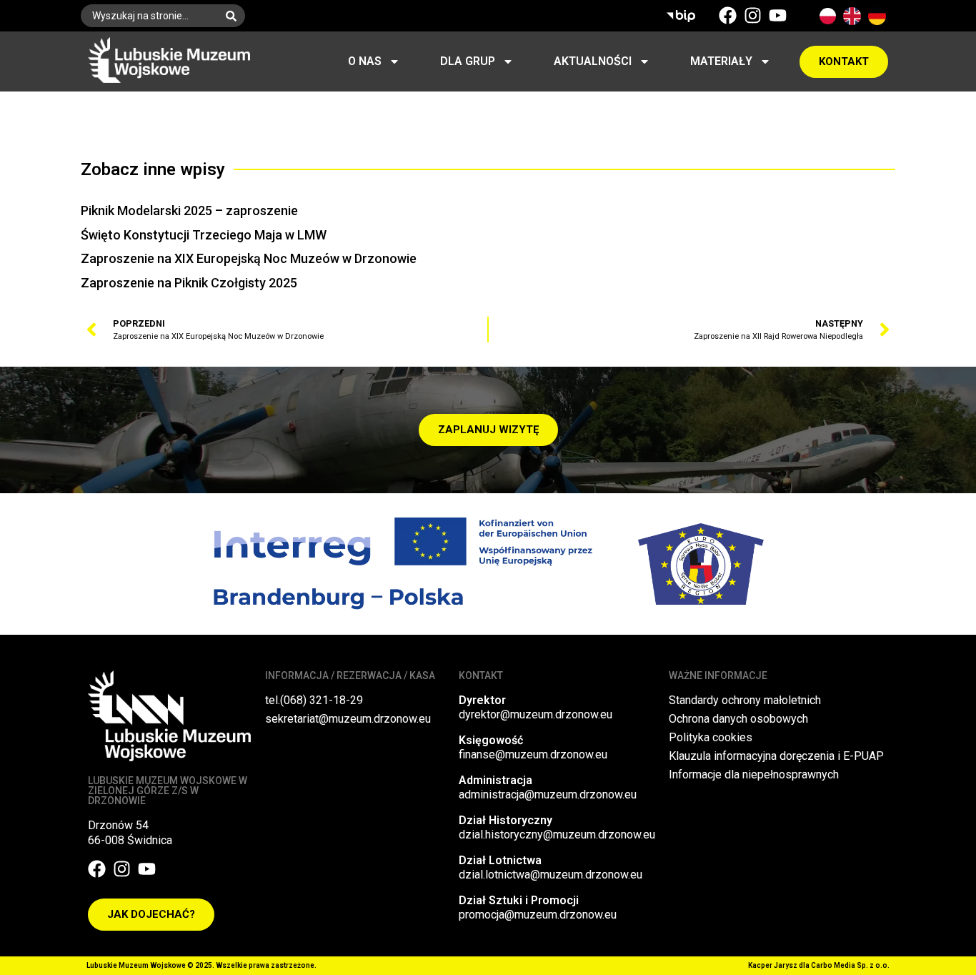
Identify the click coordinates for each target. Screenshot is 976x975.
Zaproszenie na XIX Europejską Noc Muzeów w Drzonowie (249, 258)
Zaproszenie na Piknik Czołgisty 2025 (189, 282)
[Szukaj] (234, 15)
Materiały (721, 61)
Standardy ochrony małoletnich (745, 700)
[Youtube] (778, 15)
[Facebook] (728, 15)
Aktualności (593, 61)
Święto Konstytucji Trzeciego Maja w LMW (204, 234)
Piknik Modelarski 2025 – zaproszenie (189, 210)
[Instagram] (753, 15)
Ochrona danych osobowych (738, 719)
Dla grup (467, 61)
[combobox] (149, 15)
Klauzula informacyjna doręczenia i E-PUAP (776, 756)
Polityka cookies (710, 737)
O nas (365, 61)
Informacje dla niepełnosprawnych (754, 774)
